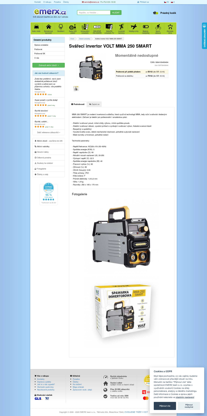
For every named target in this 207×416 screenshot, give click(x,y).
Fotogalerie (41, 168)
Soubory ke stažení (44, 163)
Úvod (72, 39)
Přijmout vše (164, 406)
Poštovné (38, 49)
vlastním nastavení (185, 397)
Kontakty (40, 379)
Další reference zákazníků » (48, 132)
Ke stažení (77, 384)
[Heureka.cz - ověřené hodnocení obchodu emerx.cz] (48, 193)
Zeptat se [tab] (95, 104)
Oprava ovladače (41, 45)
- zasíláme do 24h (50, 140)
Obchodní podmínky (45, 387)
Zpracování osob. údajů (82, 389)
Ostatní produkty (84, 39)
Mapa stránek (78, 387)
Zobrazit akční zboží (48, 65)
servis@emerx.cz (91, 2)
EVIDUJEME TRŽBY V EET (136, 412)
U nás (36, 58)
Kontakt (37, 2)
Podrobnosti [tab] (78, 104)
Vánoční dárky (42, 152)
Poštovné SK (39, 53)
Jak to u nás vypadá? (46, 384)
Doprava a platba (44, 381)
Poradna (57, 2)
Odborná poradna (43, 157)
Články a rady (42, 174)
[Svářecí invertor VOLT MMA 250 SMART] (91, 68)
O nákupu (47, 2)
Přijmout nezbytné (189, 406)
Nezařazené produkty (45, 389)
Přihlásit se (144, 2)
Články (66, 2)
